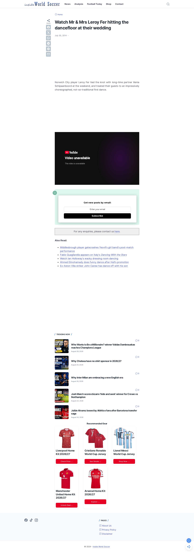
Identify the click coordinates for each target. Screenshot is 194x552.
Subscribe (97, 216)
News (67, 4)
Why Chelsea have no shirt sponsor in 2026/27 (96, 361)
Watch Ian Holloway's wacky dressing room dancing (89, 258)
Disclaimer (106, 533)
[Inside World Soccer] (42, 4)
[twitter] (48, 32)
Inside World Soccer (101, 546)
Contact (119, 4)
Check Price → (67, 461)
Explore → (95, 502)
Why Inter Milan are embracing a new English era (97, 377)
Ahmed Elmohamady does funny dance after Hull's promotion (94, 262)
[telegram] (48, 43)
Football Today (94, 4)
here (117, 231)
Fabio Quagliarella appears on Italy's (93, 254)
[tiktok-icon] (31, 520)
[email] (48, 54)
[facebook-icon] (26, 520)
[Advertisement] (97, 58)
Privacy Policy (108, 529)
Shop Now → (124, 461)
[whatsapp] (48, 38)
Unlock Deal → (67, 505)
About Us (106, 525)
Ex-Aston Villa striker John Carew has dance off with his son (94, 265)
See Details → (95, 461)
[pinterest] (48, 48)
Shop (108, 4)
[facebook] (48, 27)
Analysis (78, 4)
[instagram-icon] (36, 520)
